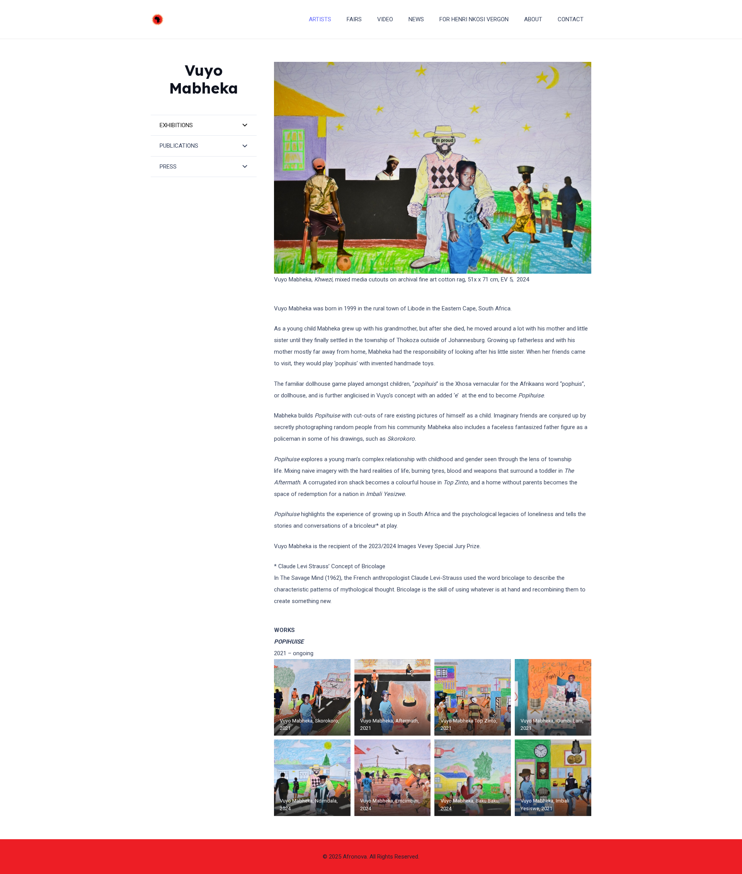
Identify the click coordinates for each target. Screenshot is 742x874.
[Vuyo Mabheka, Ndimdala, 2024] (312, 777)
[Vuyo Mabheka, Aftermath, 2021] (392, 697)
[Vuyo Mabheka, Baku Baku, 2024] (472, 777)
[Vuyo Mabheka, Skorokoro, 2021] (312, 697)
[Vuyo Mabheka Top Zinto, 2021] (472, 697)
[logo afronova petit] (157, 19)
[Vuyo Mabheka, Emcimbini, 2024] (392, 777)
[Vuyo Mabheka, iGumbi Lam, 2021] (553, 697)
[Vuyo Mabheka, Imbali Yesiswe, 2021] (553, 777)
